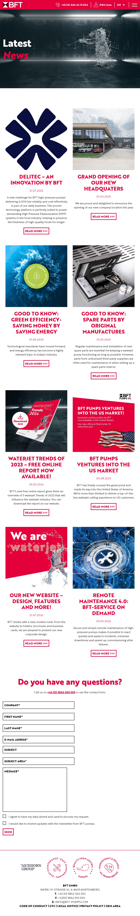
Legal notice (67, 906)
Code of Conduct (33, 906)
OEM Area (106, 5)
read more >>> (36, 231)
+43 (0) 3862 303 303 (71, 894)
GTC (52, 906)
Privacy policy (91, 906)
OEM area (113, 906)
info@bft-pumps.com (71, 902)
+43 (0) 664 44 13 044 (74, 5)
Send (8, 832)
